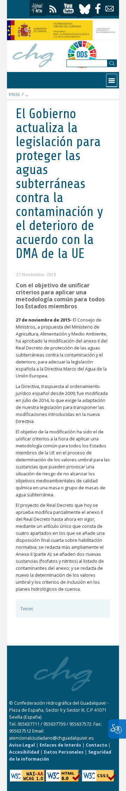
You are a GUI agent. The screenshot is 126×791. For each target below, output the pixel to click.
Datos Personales (64, 752)
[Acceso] (37, 8)
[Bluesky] (84, 8)
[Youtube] (68, 9)
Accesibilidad (24, 752)
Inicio (14, 94)
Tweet (26, 609)
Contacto (96, 745)
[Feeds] (53, 7)
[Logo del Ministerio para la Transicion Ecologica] (63, 30)
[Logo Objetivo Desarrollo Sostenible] (82, 54)
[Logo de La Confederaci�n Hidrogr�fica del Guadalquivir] (33, 54)
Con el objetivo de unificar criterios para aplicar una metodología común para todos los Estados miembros (60, 296)
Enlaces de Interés (60, 745)
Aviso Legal (22, 745)
